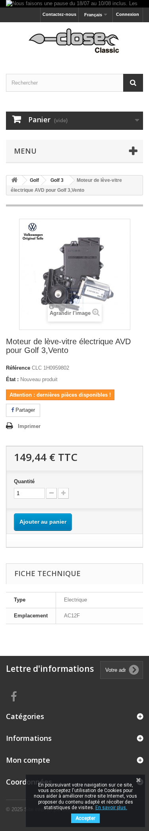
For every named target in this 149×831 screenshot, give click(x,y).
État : (12, 379)
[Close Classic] (74, 41)
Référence (18, 368)
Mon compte (28, 760)
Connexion (127, 14)
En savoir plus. (111, 807)
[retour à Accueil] (14, 180)
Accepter (85, 818)
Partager (24, 410)
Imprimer (29, 426)
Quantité (24, 481)
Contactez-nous (59, 14)
